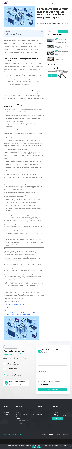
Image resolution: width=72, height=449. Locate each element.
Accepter (34, 447)
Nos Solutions (28, 3)
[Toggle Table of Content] (41, 31)
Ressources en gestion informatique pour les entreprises (18, 314)
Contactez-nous (9, 307)
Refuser (38, 447)
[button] (69, 3)
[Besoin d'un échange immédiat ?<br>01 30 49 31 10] (6, 383)
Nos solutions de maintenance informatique (15, 304)
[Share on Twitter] (51, 64)
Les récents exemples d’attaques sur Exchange (14, 34)
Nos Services (20, 3)
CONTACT (58, 3)
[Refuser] (70, 446)
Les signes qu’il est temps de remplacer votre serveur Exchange (17, 35)
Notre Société (37, 3)
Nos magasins (45, 3)
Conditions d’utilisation (17, 434)
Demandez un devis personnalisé (13, 305)
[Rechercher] (63, 31)
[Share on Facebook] (48, 64)
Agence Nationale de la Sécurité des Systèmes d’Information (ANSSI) (20, 312)
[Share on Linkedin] (55, 64)
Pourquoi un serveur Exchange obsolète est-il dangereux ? (16, 33)
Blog (52, 3)
